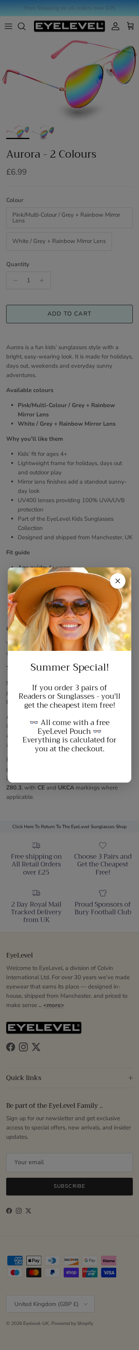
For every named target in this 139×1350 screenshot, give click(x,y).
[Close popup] (117, 581)
